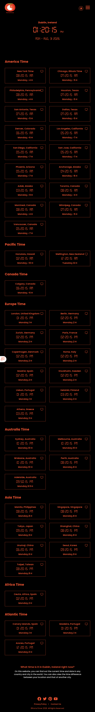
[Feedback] (10, 359)
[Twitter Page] (45, 700)
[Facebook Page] (39, 700)
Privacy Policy (40, 704)
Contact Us (56, 704)
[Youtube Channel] (56, 700)
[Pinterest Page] (50, 700)
